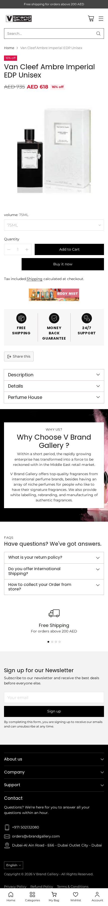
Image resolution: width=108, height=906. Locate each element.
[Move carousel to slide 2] (52, 642)
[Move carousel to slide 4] (60, 642)
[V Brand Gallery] (19, 18)
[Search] (98, 33)
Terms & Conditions (72, 886)
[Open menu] (101, 18)
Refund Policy (41, 886)
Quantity (11, 239)
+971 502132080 (25, 827)
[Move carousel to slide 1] (48, 642)
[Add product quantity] (26, 249)
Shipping (34, 279)
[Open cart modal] (91, 18)
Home (9, 48)
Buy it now (62, 264)
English (11, 865)
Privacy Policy (15, 886)
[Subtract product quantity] (8, 249)
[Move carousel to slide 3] (56, 642)
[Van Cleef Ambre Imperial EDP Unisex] (54, 150)
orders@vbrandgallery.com (36, 836)
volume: (16, 215)
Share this (21, 356)
